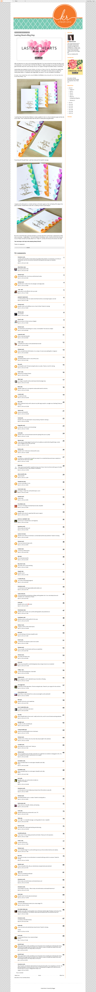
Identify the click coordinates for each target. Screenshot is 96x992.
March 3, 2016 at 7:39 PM (23, 567)
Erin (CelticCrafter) (21, 909)
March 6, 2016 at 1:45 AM (23, 836)
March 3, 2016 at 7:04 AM (23, 285)
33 (63, 504)
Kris (18, 456)
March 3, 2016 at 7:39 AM (23, 322)
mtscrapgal (20, 684)
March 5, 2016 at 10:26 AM (23, 784)
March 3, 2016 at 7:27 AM (23, 300)
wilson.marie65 (21, 474)
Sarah (19, 810)
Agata (19, 871)
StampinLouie (20, 481)
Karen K (19, 639)
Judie (19, 632)
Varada (19, 418)
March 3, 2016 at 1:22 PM (23, 477)
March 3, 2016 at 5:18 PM (23, 529)
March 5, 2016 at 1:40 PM (23, 791)
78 (63, 849)
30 (63, 482)
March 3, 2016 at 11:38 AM (23, 452)
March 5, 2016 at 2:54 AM (23, 756)
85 (63, 902)
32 (63, 497)
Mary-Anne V (20, 563)
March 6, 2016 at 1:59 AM (23, 844)
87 (63, 918)
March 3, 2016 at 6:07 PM (23, 552)
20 (63, 402)
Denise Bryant (20, 610)
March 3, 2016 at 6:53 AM (23, 278)
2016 (70, 88)
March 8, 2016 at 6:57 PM (23, 921)
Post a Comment (19, 972)
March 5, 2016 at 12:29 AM (23, 740)
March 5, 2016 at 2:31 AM (23, 748)
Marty (19, 386)
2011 (70, 109)
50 (63, 633)
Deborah (19, 440)
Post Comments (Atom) (25, 977)
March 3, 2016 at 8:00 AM (23, 330)
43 (63, 579)
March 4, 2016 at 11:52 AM (23, 688)
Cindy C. (19, 341)
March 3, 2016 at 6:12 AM (23, 263)
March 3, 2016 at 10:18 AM (23, 390)
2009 (70, 113)
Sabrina (19, 410)
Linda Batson (20, 617)
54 (63, 663)
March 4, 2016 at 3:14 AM (23, 635)
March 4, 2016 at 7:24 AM (23, 643)
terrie (19, 778)
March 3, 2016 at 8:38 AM (23, 337)
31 (63, 489)
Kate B (19, 894)
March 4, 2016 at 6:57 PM (23, 703)
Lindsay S (20, 511)
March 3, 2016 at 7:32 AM (23, 315)
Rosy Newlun (20, 504)
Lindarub (19, 548)
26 (63, 450)
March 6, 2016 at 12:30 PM (23, 860)
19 (63, 395)
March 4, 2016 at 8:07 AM (23, 650)
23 (63, 426)
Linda (19, 925)
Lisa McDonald (21, 833)
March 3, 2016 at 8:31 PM (23, 589)
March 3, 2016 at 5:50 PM (23, 544)
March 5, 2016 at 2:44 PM (23, 799)
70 (63, 789)
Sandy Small (20, 593)
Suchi (19, 935)
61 (63, 715)
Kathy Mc (20, 864)
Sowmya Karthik (21, 729)
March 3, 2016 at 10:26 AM (23, 397)
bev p (19, 401)
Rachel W (20, 944)
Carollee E (20, 744)
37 (63, 534)
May (71, 93)
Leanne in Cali (20, 533)
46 (63, 603)
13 (63, 350)
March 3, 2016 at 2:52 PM (23, 514)
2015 (70, 102)
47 (63, 610)
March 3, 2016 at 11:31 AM (23, 445)
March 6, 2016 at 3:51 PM (23, 867)
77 (63, 841)
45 (63, 594)
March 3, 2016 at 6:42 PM (23, 559)
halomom (20, 825)
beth (19, 699)
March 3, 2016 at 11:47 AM (23, 461)
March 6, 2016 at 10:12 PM (23, 890)
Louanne (19, 394)
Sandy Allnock (37, 241)
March (71, 96)
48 (63, 618)
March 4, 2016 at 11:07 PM (23, 733)
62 (63, 723)
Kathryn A (20, 625)
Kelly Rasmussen (72, 41)
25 (63, 441)
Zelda (19, 818)
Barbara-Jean (20, 803)
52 (63, 648)
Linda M (19, 356)
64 (63, 737)
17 (63, 380)
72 (63, 804)
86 (63, 910)
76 (63, 834)
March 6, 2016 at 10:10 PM (23, 882)
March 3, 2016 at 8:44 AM (23, 345)
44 (63, 587)
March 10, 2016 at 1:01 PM (23, 931)
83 (63, 887)
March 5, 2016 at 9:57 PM (23, 821)
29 (63, 474)
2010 (70, 111)
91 (63, 955)
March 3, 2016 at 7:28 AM (23, 308)
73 (63, 811)
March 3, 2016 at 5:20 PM (23, 537)
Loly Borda (20, 901)
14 (63, 357)
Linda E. (19, 840)
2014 (70, 104)
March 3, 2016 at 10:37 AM (23, 406)
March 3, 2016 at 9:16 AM (23, 360)
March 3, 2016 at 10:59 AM (23, 421)
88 (63, 926)
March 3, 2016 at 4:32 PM (23, 522)
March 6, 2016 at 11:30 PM (23, 897)
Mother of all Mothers (39, 75)
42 (63, 572)
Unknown (20, 274)
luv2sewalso (20, 760)
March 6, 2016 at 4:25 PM (23, 875)
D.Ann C (19, 371)
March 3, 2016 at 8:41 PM (23, 598)
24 (63, 433)
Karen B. (19, 319)
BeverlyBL (20, 722)
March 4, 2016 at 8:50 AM (23, 658)
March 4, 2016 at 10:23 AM (23, 673)
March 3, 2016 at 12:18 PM (23, 470)
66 (63, 752)
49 (63, 625)
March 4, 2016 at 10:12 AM (23, 665)
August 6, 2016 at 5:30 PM (23, 970)
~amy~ (19, 289)
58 (63, 693)
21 (63, 411)
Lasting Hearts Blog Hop (75, 98)
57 (63, 685)
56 (63, 678)
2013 (70, 106)
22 (63, 418)
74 (63, 819)
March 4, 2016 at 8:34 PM (23, 710)
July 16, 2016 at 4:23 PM (23, 960)
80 (63, 865)
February (72, 100)
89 (63, 936)
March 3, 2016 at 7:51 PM (23, 574)
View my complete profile (73, 54)
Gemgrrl (19, 571)
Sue (18, 714)
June (71, 91)
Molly (19, 465)
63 (63, 730)
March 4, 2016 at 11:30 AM (23, 680)
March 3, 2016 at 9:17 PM (23, 613)
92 (63, 965)
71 (63, 796)
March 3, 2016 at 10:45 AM (23, 413)
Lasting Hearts (17, 69)
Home (39, 975)
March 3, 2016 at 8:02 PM (23, 582)
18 (63, 387)
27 (63, 457)
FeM (18, 556)
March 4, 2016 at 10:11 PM (23, 718)
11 (63, 335)
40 (63, 557)
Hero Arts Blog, (57, 63)
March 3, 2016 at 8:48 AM (23, 352)
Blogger (53, 988)
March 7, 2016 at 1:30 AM (23, 913)
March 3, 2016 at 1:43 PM (23, 485)
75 (63, 826)
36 (63, 527)
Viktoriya (19, 312)
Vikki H (19, 379)
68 (63, 770)
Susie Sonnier (20, 489)
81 (63, 872)
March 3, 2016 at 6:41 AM (23, 270)
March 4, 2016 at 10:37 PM (23, 725)
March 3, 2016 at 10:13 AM (23, 382)
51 (63, 640)
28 (63, 466)
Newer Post (17, 975)
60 (63, 708)
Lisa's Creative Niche (22, 707)
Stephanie (20, 677)
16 (63, 372)
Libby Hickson (20, 267)
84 (63, 895)
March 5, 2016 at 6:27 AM (23, 774)
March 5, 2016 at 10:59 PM (23, 829)
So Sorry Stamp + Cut (21, 76)
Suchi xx (19, 938)
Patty (19, 662)
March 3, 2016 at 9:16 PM (23, 606)
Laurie (19, 433)
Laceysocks (20, 334)
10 (63, 327)
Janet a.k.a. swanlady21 (22, 519)
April (71, 94)
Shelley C (19, 669)
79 (63, 856)
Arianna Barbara (21, 692)
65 (63, 745)
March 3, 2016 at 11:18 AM (23, 428)
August (71, 89)
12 (63, 342)
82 (63, 880)
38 (63, 542)
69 (63, 779)
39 (63, 549)
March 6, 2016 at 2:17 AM (23, 851)
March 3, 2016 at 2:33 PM (23, 492)
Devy (19, 364)
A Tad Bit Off (20, 578)
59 (63, 700)
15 (63, 365)
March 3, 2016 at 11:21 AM (23, 436)
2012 (70, 107)
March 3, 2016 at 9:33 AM (23, 375)
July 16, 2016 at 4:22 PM (23, 950)
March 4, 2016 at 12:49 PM (23, 695)
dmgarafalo (20, 425)
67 (63, 761)
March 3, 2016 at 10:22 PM (23, 620)
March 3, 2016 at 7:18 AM (23, 293)
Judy (19, 855)
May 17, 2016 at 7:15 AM (23, 940)
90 (63, 945)
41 (63, 564)
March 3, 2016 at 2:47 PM (23, 507)
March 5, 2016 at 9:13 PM (23, 814)
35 (63, 519)
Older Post (62, 975)
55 (63, 670)
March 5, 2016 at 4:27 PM (23, 806)
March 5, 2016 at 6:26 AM (23, 765)
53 (63, 655)
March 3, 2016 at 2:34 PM (23, 500)
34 (63, 512)
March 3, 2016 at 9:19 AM (23, 367)
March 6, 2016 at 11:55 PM (23, 905)
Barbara (19, 449)
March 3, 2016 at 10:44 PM (23, 628)
